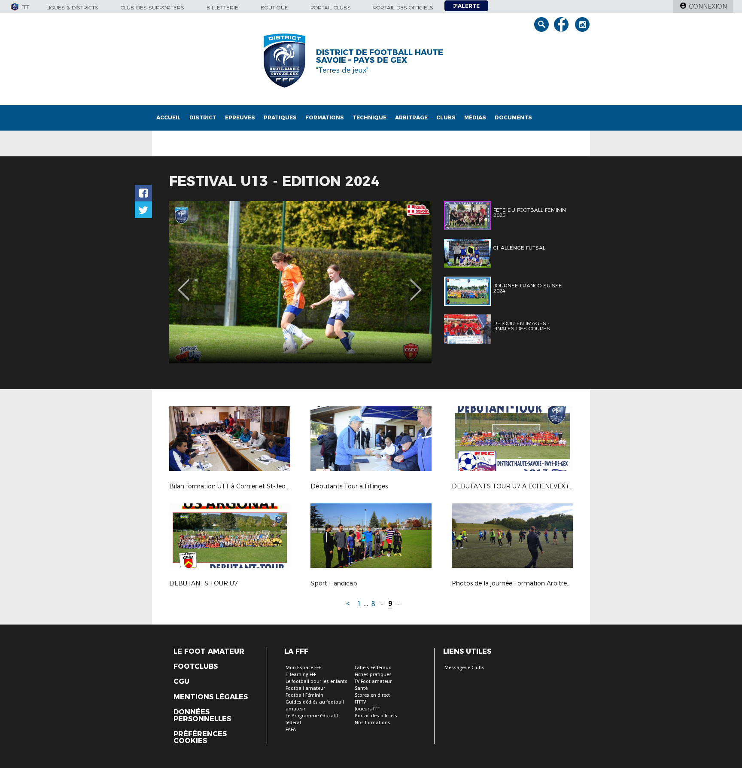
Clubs (446, 117)
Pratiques (280, 117)
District (202, 117)
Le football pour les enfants (316, 681)
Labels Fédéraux (373, 667)
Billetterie (222, 7)
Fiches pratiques (373, 674)
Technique (369, 117)
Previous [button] (183, 283)
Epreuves (240, 117)
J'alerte (466, 6)
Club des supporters (152, 7)
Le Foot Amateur (208, 651)
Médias (475, 117)
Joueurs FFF (367, 709)
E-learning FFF (301, 674)
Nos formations (372, 722)
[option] (300, 282)
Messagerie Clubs (464, 667)
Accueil (168, 117)
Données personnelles (202, 715)
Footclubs (195, 666)
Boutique (274, 7)
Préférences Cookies (200, 737)
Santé (361, 688)
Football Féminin (304, 695)
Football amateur (305, 688)
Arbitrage (411, 117)
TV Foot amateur (373, 681)
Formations (324, 117)
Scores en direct (372, 695)
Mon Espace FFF (303, 667)
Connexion (708, 6)
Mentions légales (210, 697)
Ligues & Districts (72, 7)
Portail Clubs (330, 7)
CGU (181, 681)
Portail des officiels (403, 7)
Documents (513, 117)
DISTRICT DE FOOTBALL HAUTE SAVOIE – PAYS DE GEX (379, 56)
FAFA (291, 729)
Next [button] (415, 283)
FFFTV (360, 702)
